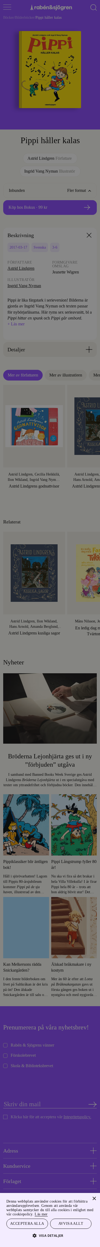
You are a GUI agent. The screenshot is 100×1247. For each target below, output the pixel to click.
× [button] (94, 1198)
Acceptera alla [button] (27, 1223)
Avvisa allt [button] (71, 1223)
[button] (50, 1235)
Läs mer (85, 1213)
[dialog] (50, 623)
